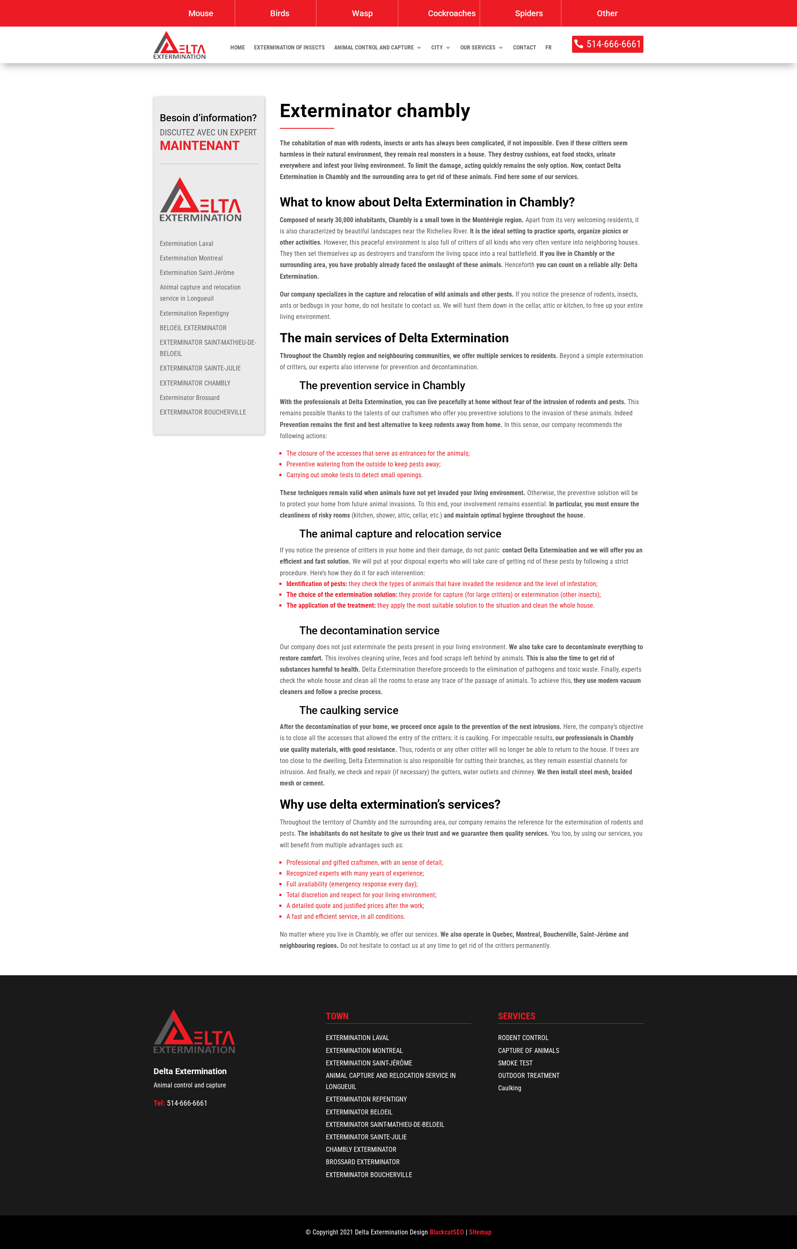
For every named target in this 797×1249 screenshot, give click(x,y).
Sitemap (480, 1232)
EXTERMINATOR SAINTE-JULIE (200, 368)
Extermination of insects (289, 47)
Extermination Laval (186, 244)
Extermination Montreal (191, 258)
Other (607, 13)
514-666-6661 (614, 44)
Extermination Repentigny (194, 313)
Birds (279, 13)
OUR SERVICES (478, 47)
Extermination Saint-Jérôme (197, 273)
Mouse (200, 13)
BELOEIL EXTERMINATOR (193, 328)
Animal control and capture (374, 47)
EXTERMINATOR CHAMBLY (195, 383)
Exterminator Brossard (190, 398)
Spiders (529, 13)
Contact (524, 47)
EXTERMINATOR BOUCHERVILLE (203, 412)
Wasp (362, 13)
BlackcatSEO (447, 1232)
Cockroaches (452, 13)
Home (237, 47)
